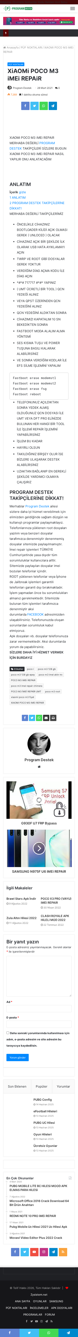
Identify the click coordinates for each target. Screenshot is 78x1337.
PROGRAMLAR (32, 1314)
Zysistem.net (39, 1294)
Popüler (41, 1086)
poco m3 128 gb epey (23, 674)
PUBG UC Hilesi (44, 1122)
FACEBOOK (35, 614)
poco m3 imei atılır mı (50, 674)
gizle (22, 192)
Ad (9, 1002)
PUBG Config (42, 1099)
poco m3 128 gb (47, 669)
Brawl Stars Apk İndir (21, 898)
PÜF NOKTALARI (31, 47)
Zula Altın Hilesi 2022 (21, 918)
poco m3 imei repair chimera (26, 685)
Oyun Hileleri (42, 1134)
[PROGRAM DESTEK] (17, 8)
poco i (30, 669)
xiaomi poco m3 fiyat (22, 697)
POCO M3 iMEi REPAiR (23, 680)
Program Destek (22, 87)
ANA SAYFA (22, 1301)
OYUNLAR (39, 1301)
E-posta (12, 1017)
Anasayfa (12, 47)
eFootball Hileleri (45, 1111)
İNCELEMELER (39, 1308)
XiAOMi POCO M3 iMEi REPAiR (27, 702)
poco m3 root (52, 691)
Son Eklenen (17, 1086)
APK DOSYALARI (61, 1308)
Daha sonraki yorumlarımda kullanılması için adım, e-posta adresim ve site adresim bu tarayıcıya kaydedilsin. (37, 1039)
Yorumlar (63, 1086)
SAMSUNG (56, 1301)
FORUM (50, 1314)
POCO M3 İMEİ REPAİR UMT (26, 691)
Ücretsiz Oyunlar (45, 1145)
